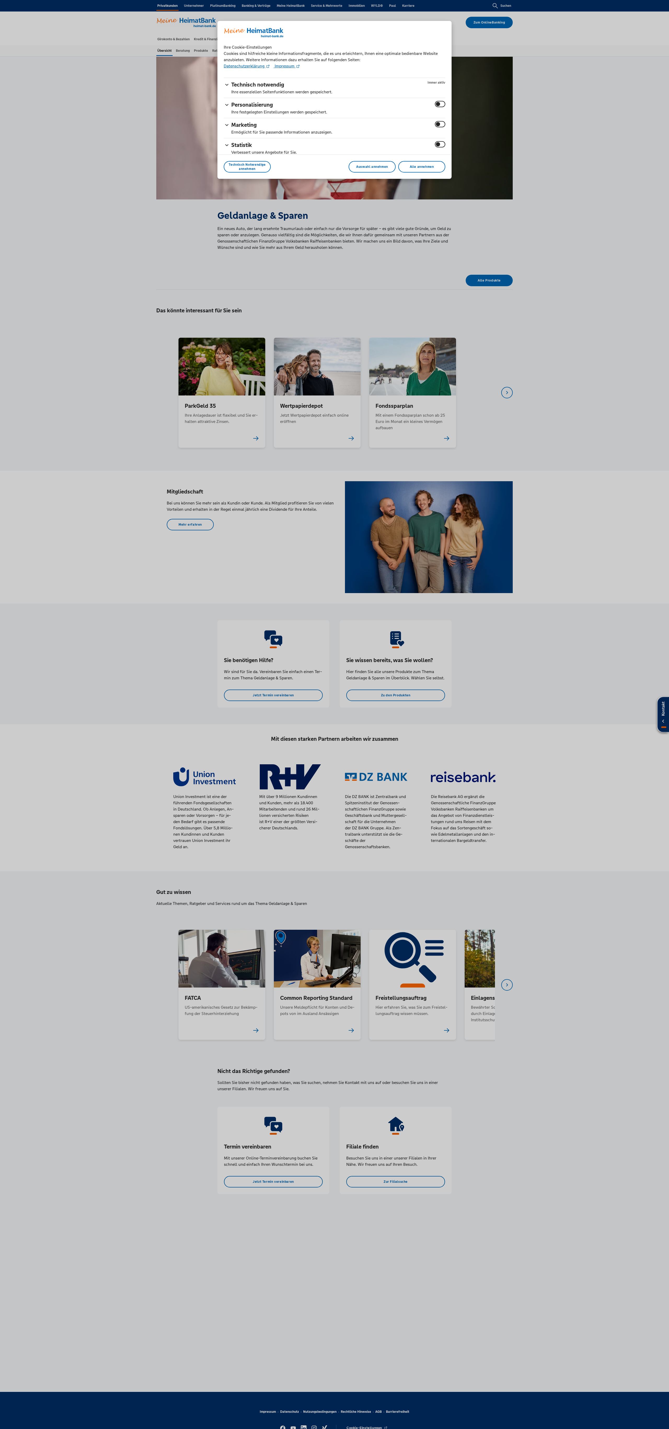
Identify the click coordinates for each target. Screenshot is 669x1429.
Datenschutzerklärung (245, 66)
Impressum (285, 66)
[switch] (440, 104)
